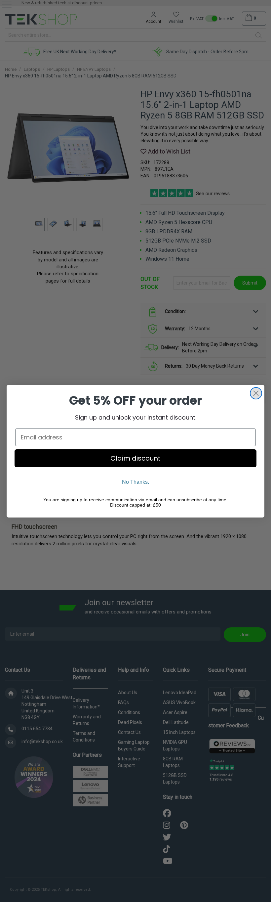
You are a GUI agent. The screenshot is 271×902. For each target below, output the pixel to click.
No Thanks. (135, 482)
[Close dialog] (256, 393)
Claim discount (135, 458)
